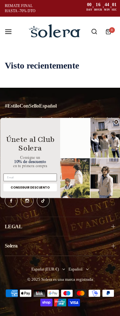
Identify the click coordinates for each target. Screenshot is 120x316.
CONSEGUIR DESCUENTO (30, 187)
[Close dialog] (116, 122)
